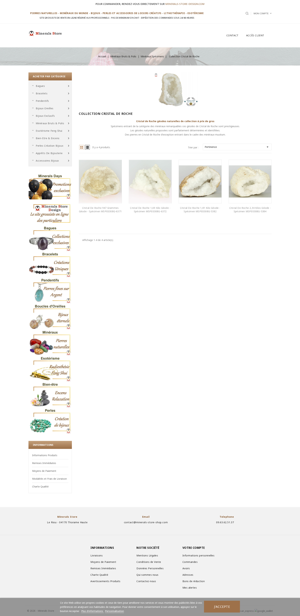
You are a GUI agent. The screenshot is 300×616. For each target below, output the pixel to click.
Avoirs (186, 568)
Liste (87, 147)
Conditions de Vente (148, 562)
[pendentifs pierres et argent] (50, 291)
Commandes (190, 562)
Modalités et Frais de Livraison (49, 478)
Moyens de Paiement (44, 471)
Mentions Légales (147, 555)
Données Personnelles (150, 568)
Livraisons (96, 555)
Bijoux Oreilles (44, 108)
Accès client (255, 35)
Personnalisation (114, 611)
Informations (43, 444)
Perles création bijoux (49, 145)
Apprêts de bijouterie (49, 153)
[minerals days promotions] (50, 186)
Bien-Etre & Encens (48, 138)
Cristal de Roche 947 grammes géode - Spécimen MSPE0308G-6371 (100, 209)
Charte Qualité (40, 486)
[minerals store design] (50, 212)
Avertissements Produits (105, 581)
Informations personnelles (198, 555)
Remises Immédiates (44, 463)
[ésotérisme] (50, 369)
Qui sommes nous (147, 574)
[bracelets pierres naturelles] (50, 265)
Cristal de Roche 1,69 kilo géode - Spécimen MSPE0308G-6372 (150, 209)
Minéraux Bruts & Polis (50, 123)
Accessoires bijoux (47, 160)
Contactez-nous (146, 581)
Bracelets (41, 93)
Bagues (40, 86)
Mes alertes (189, 587)
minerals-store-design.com (185, 4)
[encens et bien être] (50, 395)
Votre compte (193, 548)
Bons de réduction (193, 581)
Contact (232, 35)
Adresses (187, 574)
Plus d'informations (92, 611)
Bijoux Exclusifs (45, 115)
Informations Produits (44, 455)
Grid (81, 147)
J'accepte (222, 606)
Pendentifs (42, 100)
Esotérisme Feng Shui (49, 130)
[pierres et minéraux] (50, 343)
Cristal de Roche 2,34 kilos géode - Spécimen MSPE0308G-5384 (250, 209)
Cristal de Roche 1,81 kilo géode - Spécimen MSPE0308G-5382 (200, 209)
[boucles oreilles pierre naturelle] (50, 317)
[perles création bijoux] (50, 421)
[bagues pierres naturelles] (50, 238)
